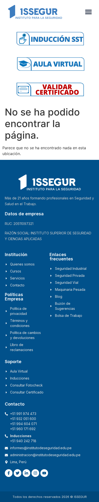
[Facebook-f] (8, 473)
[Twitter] (17, 473)
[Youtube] (44, 473)
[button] (88, 11)
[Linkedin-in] (26, 473)
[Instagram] (35, 473)
